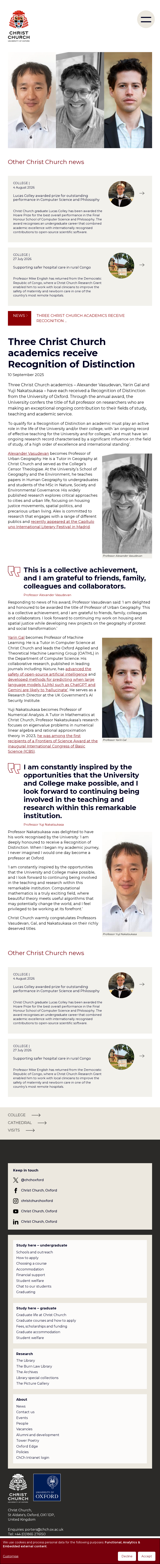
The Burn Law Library (34, 1366)
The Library (25, 1361)
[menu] (146, 19)
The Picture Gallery (32, 1383)
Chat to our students (33, 1286)
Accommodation (30, 1269)
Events (22, 1418)
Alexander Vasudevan (28, 453)
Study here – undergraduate (41, 1245)
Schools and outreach (34, 1252)
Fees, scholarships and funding (41, 1326)
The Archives (27, 1372)
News (19, 315)
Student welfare (30, 1281)
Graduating (25, 1292)
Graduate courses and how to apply (46, 1321)
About (21, 1399)
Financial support (30, 1275)
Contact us (25, 1412)
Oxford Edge (27, 1446)
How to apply (27, 1258)
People (22, 1423)
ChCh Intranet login (32, 1458)
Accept (146, 1556)
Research (24, 1354)
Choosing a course (31, 1263)
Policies (22, 1452)
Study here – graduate (36, 1308)
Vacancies (24, 1429)
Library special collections (37, 1378)
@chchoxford (32, 1180)
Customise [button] (11, 1556)
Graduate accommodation (38, 1332)
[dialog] (80, 1551)
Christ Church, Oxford (39, 1190)
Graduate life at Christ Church (41, 1315)
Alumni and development (37, 1435)
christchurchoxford (37, 1201)
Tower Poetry (27, 1441)
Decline (126, 1556)
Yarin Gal (16, 637)
